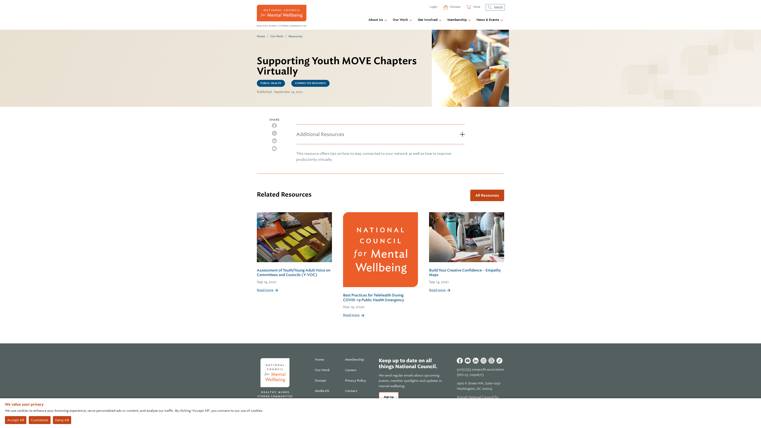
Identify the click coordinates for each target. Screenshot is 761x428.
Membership (457, 20)
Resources (295, 36)
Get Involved (428, 20)
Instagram (484, 361)
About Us (375, 20)
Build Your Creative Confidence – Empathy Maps (465, 276)
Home (261, 36)
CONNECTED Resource (310, 83)
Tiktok (499, 361)
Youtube (468, 361)
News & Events (487, 20)
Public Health (270, 83)
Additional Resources (320, 134)
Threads (491, 361)
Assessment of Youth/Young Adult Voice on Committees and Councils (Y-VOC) (293, 276)
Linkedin (476, 361)
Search (498, 7)
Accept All (15, 420)
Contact (351, 391)
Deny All (62, 420)
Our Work (400, 20)
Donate (455, 7)
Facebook (460, 361)
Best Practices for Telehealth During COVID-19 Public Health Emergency (373, 301)
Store (476, 7)
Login (433, 7)
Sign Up (389, 397)
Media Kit (322, 391)
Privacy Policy (355, 381)
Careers (351, 370)
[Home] (281, 16)
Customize (39, 420)
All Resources (487, 195)
